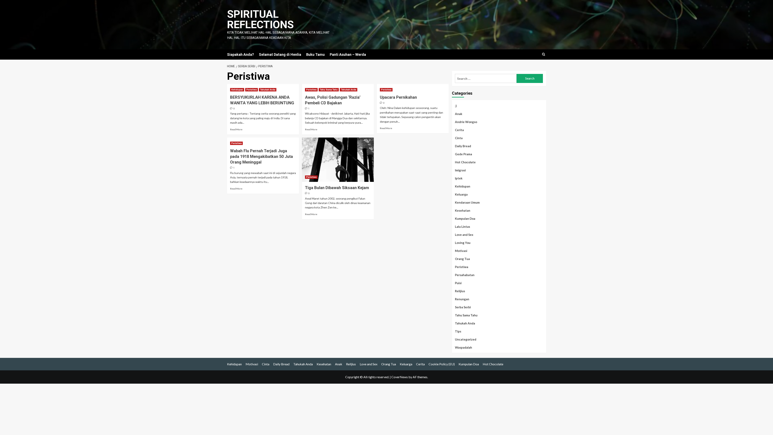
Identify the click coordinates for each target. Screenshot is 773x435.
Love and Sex (464, 234)
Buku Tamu (315, 54)
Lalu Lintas (462, 226)
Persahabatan (464, 275)
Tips (458, 331)
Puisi (458, 283)
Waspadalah (463, 347)
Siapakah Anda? (240, 54)
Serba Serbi (463, 307)
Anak (458, 114)
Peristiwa (251, 89)
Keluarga (461, 194)
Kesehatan (462, 210)
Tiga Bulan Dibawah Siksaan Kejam (337, 187)
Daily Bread (463, 146)
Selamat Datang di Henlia (280, 54)
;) (456, 106)
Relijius (460, 291)
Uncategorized (465, 339)
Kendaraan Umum (467, 202)
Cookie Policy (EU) (442, 364)
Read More (236, 129)
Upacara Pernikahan (398, 97)
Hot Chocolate (465, 162)
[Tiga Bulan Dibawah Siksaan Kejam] (338, 160)
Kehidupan (237, 89)
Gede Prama (463, 154)
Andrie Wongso (466, 122)
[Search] (543, 54)
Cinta (459, 138)
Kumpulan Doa (465, 218)
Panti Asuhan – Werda (348, 54)
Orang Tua (462, 259)
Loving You (462, 242)
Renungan (462, 299)
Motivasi (461, 251)
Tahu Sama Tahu (329, 89)
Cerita (459, 130)
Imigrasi (460, 170)
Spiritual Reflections (260, 19)
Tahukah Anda (267, 89)
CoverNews (399, 377)
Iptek (458, 178)
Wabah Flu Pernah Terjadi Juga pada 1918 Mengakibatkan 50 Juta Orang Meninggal (261, 156)
